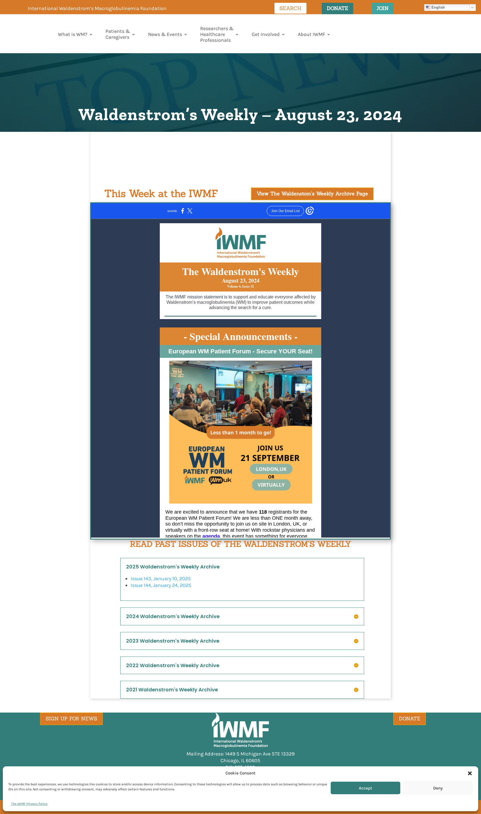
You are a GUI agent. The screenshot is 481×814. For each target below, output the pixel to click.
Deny (438, 788)
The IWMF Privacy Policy (29, 804)
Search (290, 8)
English (437, 7)
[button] (470, 773)
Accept (365, 788)
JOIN (383, 8)
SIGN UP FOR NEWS (71, 718)
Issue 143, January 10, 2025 (161, 578)
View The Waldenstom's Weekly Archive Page (312, 193)
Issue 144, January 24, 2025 (161, 585)
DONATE (337, 8)
